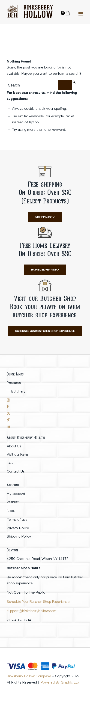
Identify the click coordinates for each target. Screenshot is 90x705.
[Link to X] (43, 413)
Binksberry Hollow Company (29, 676)
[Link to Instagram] (43, 400)
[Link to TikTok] (43, 419)
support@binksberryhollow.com (31, 611)
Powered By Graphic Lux (60, 682)
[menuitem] (45, 387)
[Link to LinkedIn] (45, 426)
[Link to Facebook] (43, 406)
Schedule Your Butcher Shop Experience (38, 602)
